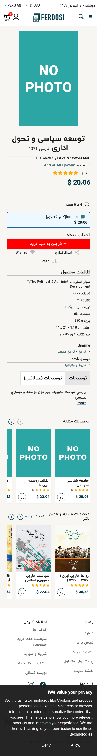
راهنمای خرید (83, 652)
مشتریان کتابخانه (32, 663)
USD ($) (34, 6)
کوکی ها (40, 629)
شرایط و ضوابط (35, 654)
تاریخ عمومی (66, 351)
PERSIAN (14, 6)
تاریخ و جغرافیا (75, 365)
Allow (75, 745)
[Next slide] (11, 421)
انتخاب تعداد (78, 235)
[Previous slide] (20, 421)
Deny (46, 745)
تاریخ (82, 351)
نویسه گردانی (36, 672)
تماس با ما (85, 642)
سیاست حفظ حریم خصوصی (32, 641)
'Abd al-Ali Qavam (59, 165)
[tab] (77, 378)
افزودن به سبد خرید (46, 244)
